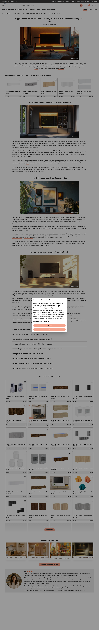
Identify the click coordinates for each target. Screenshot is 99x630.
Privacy (35, 321)
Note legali (39, 321)
